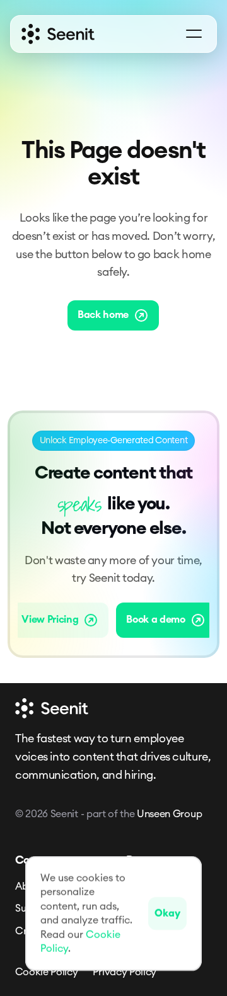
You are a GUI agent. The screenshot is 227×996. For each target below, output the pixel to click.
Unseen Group (169, 814)
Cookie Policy (46, 972)
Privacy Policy (124, 972)
